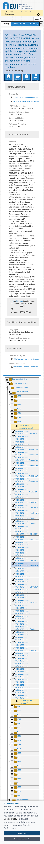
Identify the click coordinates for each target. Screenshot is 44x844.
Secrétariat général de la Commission (27, 101)
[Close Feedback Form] (38, 14)
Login (37, 19)
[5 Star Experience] (31, 11)
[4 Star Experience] (29, 11)
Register (19, 301)
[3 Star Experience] (26, 11)
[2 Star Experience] (23, 11)
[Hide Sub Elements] (7, 379)
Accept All (22, 833)
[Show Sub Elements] (11, 396)
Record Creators (19, 23)
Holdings (6, 23)
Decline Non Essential (22, 839)
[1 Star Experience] (21, 11)
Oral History (33, 23)
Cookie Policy (10, 819)
